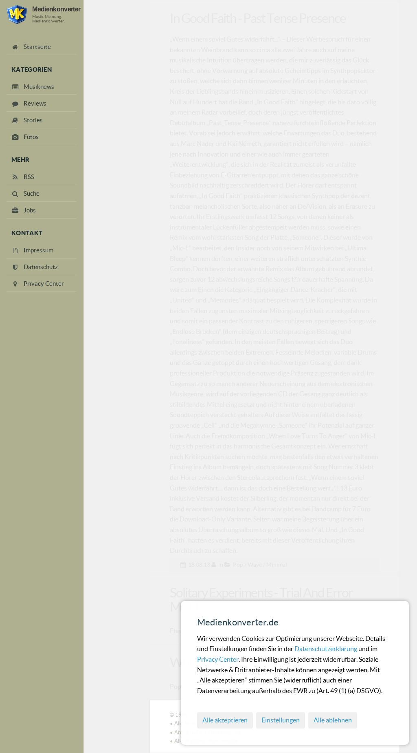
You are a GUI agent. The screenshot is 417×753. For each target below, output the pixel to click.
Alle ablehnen (333, 720)
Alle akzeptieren (225, 720)
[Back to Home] (17, 14)
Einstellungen (280, 720)
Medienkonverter (56, 9)
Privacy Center (218, 659)
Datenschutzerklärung (326, 648)
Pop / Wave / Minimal (260, 564)
